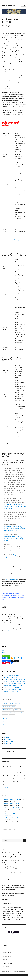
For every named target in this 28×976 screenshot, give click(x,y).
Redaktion (17, 718)
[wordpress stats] (14, 646)
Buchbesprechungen (9, 706)
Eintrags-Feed (8, 739)
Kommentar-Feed (9, 741)
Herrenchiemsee (7, 709)
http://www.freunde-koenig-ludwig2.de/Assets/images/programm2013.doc (15, 506)
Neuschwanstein (7, 718)
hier (3, 599)
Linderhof (20, 712)
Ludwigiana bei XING (10, 813)
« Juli (6, 787)
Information (17, 709)
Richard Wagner (7, 721)
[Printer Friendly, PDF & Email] (6, 656)
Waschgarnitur (6, 952)
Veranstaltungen (7, 724)
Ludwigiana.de (8, 5)
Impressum (5, 966)
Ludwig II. (12, 715)
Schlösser (16, 721)
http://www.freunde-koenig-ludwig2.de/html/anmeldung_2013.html (14, 539)
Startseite (5, 942)
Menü (23, 5)
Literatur (5, 715)
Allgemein (6, 703)
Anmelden (6, 737)
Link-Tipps (5, 959)
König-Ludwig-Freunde (9, 712)
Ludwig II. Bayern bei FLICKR (12, 799)
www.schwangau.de (11, 579)
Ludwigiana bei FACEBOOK (11, 807)
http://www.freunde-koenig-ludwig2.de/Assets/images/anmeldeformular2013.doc (14, 529)
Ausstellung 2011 (15, 703)
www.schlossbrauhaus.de (14, 575)
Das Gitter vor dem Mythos (11, 687)
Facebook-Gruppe (7, 963)
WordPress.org (8, 743)
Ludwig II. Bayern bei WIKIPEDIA (13, 803)
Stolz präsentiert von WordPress (17, 971)
